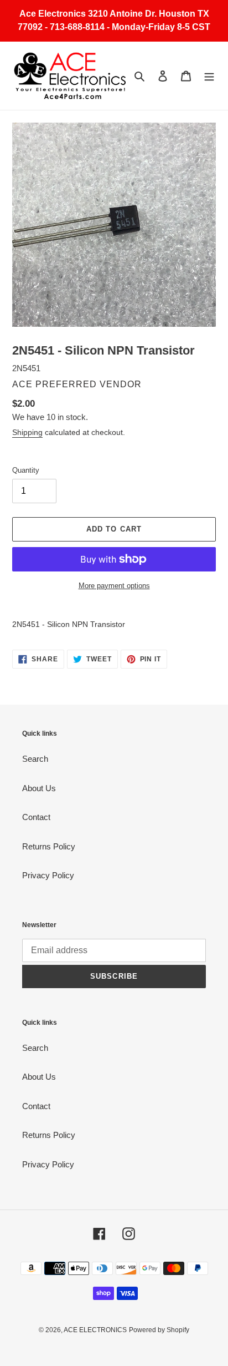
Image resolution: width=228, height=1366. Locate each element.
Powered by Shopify (159, 1330)
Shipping (27, 432)
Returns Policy (48, 846)
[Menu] (209, 76)
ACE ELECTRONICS (95, 1330)
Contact (36, 817)
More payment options (114, 585)
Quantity (25, 470)
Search (35, 758)
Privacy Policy (48, 875)
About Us (39, 788)
